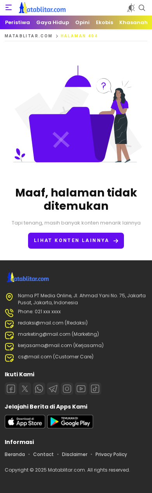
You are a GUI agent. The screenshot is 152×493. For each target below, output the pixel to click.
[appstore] (25, 426)
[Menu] (8, 8)
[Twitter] (25, 388)
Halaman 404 (79, 36)
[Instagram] (67, 388)
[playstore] (70, 426)
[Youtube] (81, 388)
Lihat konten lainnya (72, 240)
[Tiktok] (95, 388)
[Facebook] (11, 388)
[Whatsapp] (39, 388)
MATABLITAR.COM (29, 36)
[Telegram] (53, 388)
